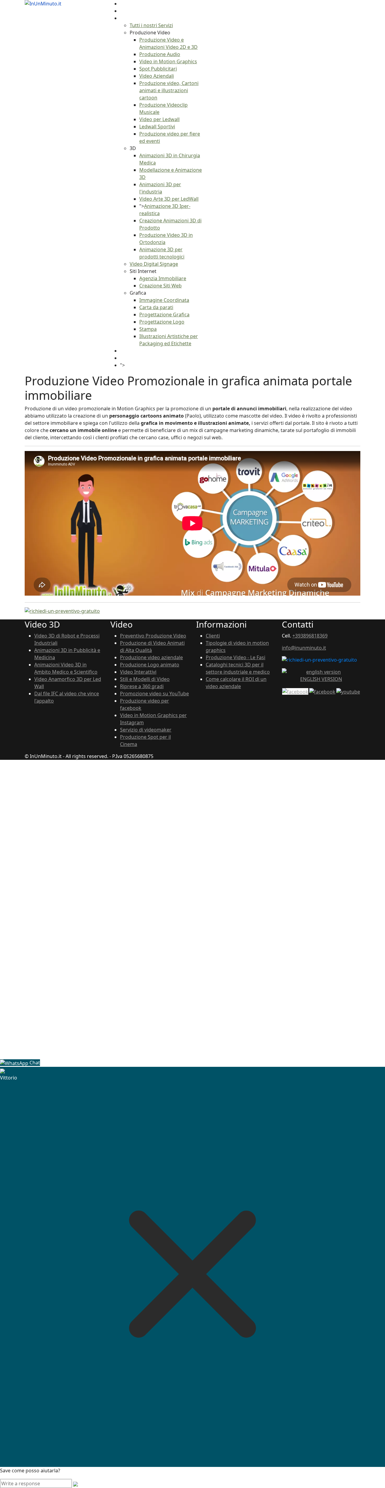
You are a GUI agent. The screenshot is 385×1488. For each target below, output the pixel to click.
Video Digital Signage (154, 264)
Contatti (134, 365)
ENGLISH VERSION (321, 679)
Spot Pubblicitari (158, 68)
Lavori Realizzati (138, 350)
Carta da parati (156, 307)
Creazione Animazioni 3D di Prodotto (71, 935)
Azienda (129, 11)
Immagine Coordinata (164, 300)
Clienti (213, 635)
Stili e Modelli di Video (145, 679)
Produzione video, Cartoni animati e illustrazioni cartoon (169, 90)
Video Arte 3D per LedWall (169, 199)
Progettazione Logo (161, 321)
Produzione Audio (159, 54)
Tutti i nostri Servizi (151, 25)
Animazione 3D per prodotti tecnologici (74, 949)
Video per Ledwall (159, 119)
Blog (125, 358)
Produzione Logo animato (149, 664)
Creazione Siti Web (160, 285)
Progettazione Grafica (164, 314)
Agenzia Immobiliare (162, 278)
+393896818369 (310, 635)
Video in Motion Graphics (168, 61)
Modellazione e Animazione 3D (64, 906)
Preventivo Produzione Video (153, 635)
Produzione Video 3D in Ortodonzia (69, 942)
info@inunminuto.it (304, 647)
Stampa (148, 329)
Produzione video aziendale (151, 657)
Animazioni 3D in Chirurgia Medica (68, 898)
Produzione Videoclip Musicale (64, 862)
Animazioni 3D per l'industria (62, 913)
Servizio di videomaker (145, 729)
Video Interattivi (138, 672)
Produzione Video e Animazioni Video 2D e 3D (81, 819)
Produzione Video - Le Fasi (235, 657)
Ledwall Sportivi (157, 126)
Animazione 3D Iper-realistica (67, 927)
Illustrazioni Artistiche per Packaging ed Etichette (85, 1029)
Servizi (127, 18)
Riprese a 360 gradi (142, 686)
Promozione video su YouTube (154, 693)
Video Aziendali (156, 76)
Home (127, 3)
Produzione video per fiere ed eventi (70, 884)
